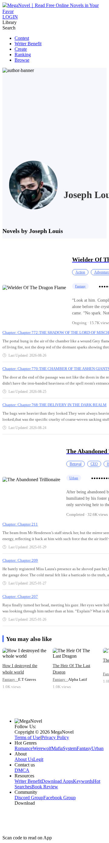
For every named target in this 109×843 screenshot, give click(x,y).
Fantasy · (10, 679)
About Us (24, 759)
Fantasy (80, 286)
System (70, 748)
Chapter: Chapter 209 (20, 560)
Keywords (83, 781)
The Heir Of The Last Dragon (71, 668)
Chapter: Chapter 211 (20, 524)
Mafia (57, 748)
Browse (22, 60)
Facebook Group (59, 797)
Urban (73, 478)
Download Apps (57, 781)
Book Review (44, 786)
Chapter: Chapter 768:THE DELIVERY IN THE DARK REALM (54, 405)
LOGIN (10, 16)
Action (80, 272)
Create (21, 49)
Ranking (23, 54)
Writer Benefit (28, 43)
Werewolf (42, 748)
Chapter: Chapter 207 (20, 596)
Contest (22, 38)
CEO (94, 464)
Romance (24, 748)
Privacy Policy (55, 737)
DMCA (22, 770)
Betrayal (75, 464)
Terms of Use (27, 737)
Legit (38, 759)
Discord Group (29, 797)
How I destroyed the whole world (19, 668)
